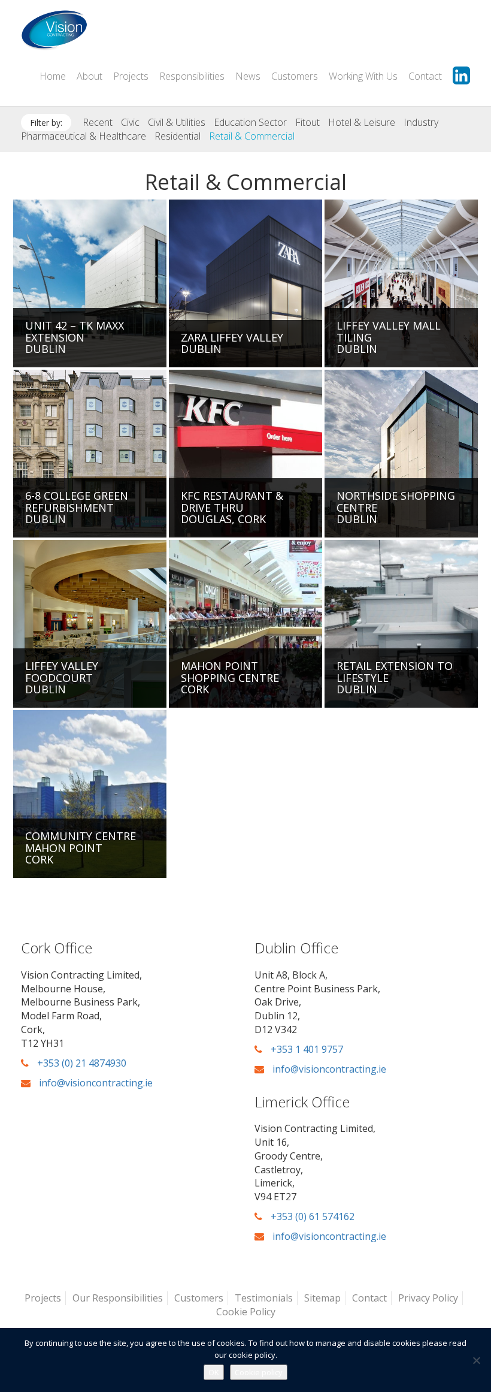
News (247, 76)
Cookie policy (259, 1372)
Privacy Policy (428, 1298)
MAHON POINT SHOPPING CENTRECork (230, 678)
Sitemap (322, 1298)
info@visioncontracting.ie (95, 1082)
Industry (421, 122)
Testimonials (264, 1298)
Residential (177, 136)
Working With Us (363, 76)
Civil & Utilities (176, 122)
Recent (98, 122)
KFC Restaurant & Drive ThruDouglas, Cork (232, 507)
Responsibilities (192, 76)
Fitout (307, 122)
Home (53, 76)
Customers (294, 76)
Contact (425, 76)
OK (213, 1372)
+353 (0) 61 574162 (311, 1216)
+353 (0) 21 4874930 (80, 1063)
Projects (130, 76)
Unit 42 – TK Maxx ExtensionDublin (74, 337)
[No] (476, 1360)
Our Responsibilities (117, 1298)
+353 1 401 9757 (305, 1049)
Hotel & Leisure (361, 122)
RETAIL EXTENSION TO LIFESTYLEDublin (395, 678)
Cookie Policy (245, 1311)
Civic (130, 122)
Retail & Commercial (252, 136)
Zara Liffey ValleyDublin (232, 343)
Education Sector (250, 122)
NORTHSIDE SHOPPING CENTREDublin (396, 507)
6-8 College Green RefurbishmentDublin (76, 507)
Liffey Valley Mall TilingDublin (389, 337)
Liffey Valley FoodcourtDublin (61, 678)
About (89, 76)
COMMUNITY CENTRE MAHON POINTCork (80, 848)
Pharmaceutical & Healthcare (83, 136)
